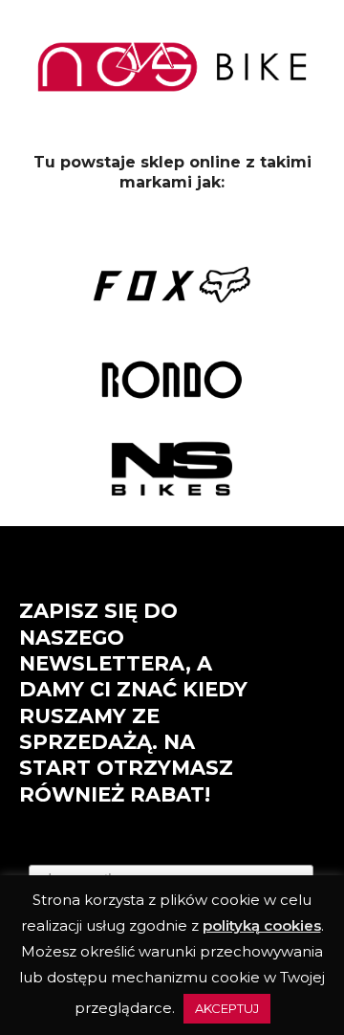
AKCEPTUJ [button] (227, 1008)
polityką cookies (262, 925)
